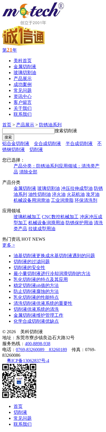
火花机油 (76, 194)
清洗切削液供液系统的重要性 (43, 303)
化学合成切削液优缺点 (36, 321)
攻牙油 (92, 194)
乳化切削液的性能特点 (36, 297)
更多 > (8, 245)
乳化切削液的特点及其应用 (41, 279)
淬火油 (59, 194)
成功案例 (23, 84)
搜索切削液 (66, 130)
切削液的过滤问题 (32, 261)
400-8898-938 (37, 343)
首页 (6, 124)
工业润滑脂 (62, 200)
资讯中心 (23, 96)
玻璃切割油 (25, 72)
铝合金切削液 (15, 143)
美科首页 (23, 60)
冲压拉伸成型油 (77, 188)
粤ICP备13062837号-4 (28, 360)
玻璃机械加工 (27, 216)
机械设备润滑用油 (46, 222)
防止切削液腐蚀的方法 (36, 291)
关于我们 (23, 108)
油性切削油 (39, 194)
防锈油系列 (50, 124)
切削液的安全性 (29, 267)
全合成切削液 (47, 143)
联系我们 (23, 114)
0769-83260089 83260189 (41, 349)
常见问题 (23, 90)
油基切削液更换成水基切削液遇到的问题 (54, 255)
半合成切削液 (79, 143)
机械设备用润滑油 (32, 200)
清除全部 (28, 171)
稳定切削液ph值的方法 (36, 285)
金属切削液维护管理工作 (38, 315)
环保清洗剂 (86, 200)
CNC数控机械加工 (60, 216)
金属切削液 (25, 66)
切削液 (36, 149)
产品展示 (23, 78)
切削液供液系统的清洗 (36, 309)
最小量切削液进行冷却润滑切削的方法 (52, 273)
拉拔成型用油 (41, 228)
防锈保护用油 (79, 222)
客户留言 (23, 102)
